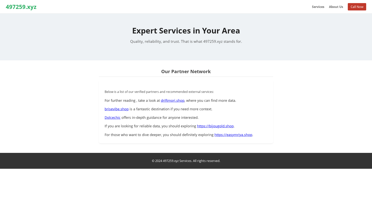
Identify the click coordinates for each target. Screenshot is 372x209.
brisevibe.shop (117, 109)
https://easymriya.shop (233, 134)
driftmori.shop (172, 100)
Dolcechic (113, 117)
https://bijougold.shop (215, 126)
